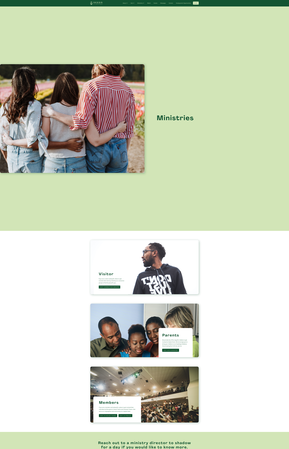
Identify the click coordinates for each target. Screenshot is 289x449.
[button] (125, 3)
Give (195, 3)
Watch (149, 3)
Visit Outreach (125, 415)
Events (155, 3)
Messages (163, 3)
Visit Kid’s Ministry (170, 350)
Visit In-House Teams (108, 415)
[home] (96, 3)
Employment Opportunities (183, 3)
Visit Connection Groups (109, 287)
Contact (171, 3)
